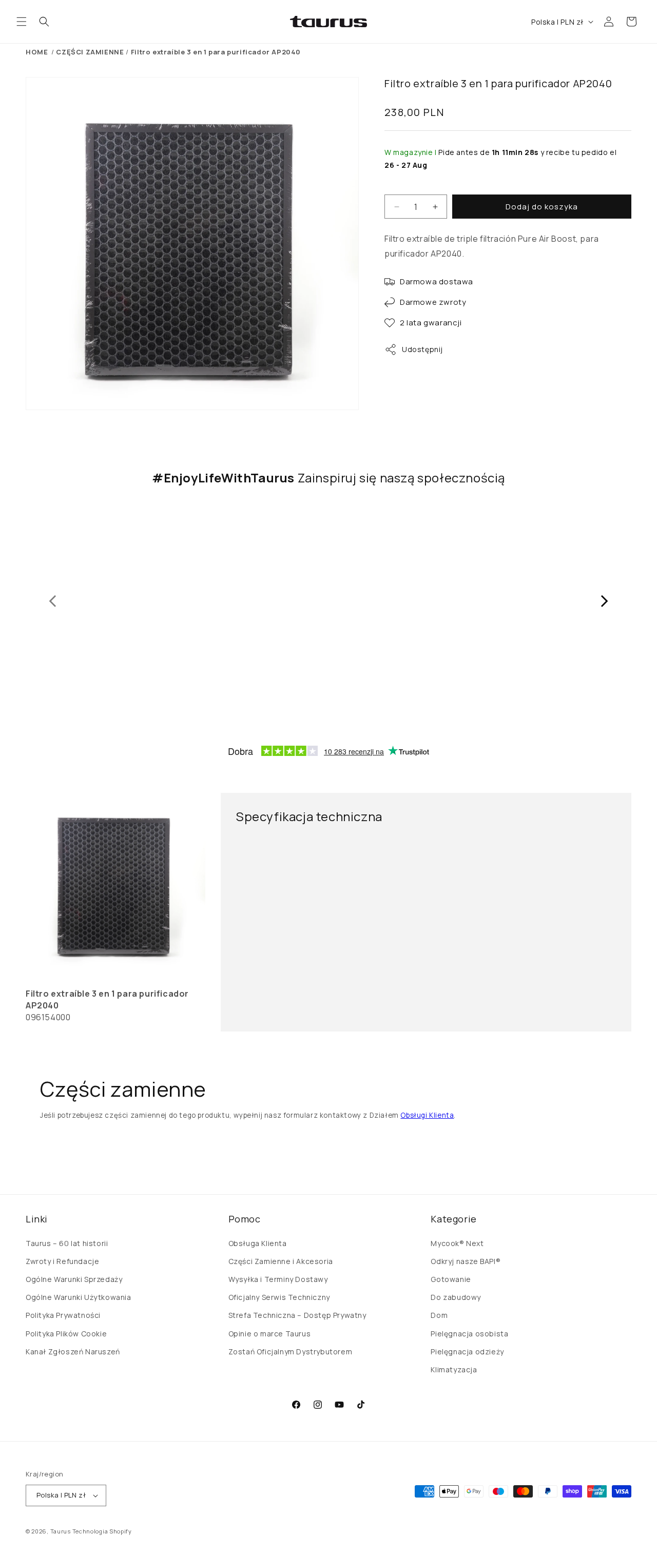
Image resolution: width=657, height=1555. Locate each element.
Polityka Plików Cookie (66, 1333)
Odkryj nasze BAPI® (465, 1261)
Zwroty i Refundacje (62, 1261)
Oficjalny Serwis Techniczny (279, 1297)
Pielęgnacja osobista (469, 1333)
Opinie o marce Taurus (269, 1333)
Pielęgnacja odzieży (467, 1351)
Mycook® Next (457, 1243)
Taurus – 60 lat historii (67, 1243)
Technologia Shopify (102, 1531)
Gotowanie (451, 1279)
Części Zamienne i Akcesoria (280, 1261)
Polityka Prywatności (63, 1315)
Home (37, 51)
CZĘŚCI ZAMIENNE (90, 51)
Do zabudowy (456, 1297)
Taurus (60, 1531)
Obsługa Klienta (257, 1243)
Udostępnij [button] (422, 349)
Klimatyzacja (454, 1369)
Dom (439, 1315)
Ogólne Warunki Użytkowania (78, 1297)
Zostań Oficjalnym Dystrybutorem (290, 1351)
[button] (21, 21)
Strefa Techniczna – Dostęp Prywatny (297, 1315)
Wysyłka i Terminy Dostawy (278, 1279)
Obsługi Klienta (427, 1115)
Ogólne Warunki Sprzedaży (74, 1279)
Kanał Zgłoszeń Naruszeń (73, 1351)
